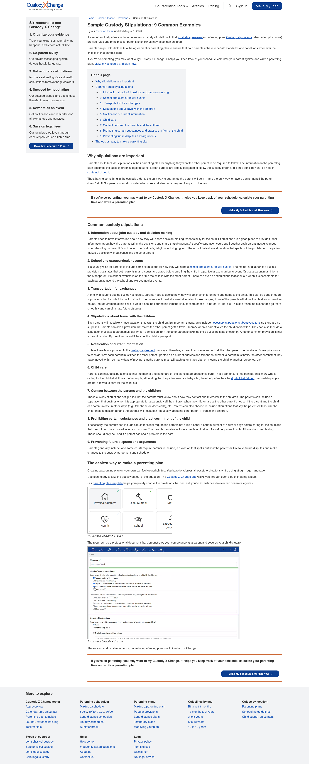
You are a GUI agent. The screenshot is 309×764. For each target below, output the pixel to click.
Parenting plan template (41, 716)
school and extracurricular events (210, 267)
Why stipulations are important (114, 81)
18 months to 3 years (201, 711)
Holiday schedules (92, 722)
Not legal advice (144, 757)
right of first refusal (242, 378)
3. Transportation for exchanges (120, 103)
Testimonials (34, 727)
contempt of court (98, 172)
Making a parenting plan (149, 706)
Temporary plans (144, 722)
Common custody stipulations (114, 87)
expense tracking (47, 722)
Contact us (87, 757)
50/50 (83, 711)
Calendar (31, 711)
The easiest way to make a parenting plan (121, 141)
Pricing (213, 5)
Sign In (241, 5)
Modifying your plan (146, 727)
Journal (30, 722)
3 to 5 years (195, 716)
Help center (87, 741)
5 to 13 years (196, 722)
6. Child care (108, 119)
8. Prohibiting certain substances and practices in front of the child (141, 130)
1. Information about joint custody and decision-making (134, 92)
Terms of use (142, 747)
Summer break (89, 727)
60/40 (92, 711)
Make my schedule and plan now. (115, 64)
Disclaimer (141, 752)
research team (104, 31)
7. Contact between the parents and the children (130, 125)
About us (85, 752)
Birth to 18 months (199, 706)
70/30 (100, 711)
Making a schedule (92, 706)
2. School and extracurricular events (122, 98)
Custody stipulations (239, 37)
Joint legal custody (37, 752)
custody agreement (190, 37)
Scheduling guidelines (256, 711)
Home (90, 18)
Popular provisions (146, 711)
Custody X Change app (182, 477)
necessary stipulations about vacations (236, 322)
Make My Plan (267, 5)
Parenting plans (252, 706)
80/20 (109, 711)
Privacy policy (143, 741)
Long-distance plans (147, 716)
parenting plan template (108, 483)
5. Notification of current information (122, 114)
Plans (110, 18)
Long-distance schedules (96, 716)
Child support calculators (258, 716)
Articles (198, 5)
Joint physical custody (40, 741)
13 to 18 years (197, 727)
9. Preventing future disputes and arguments (128, 136)
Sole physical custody (39, 747)
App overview (34, 706)
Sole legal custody (37, 757)
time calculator (48, 711)
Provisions (122, 18)
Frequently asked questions (97, 747)
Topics (100, 18)
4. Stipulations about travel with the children (127, 109)
